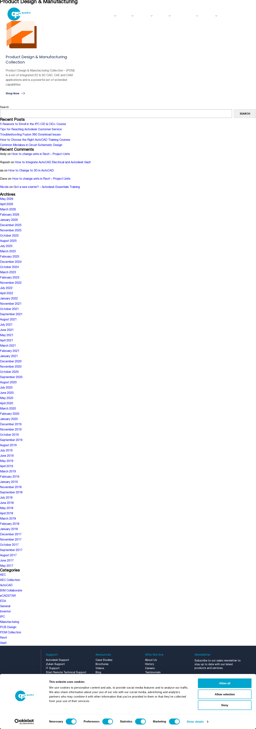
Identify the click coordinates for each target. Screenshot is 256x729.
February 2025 (9, 256)
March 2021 (8, 346)
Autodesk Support (57, 660)
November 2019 (11, 429)
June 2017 (7, 560)
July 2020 (6, 387)
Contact (226, 16)
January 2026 (9, 220)
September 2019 (11, 440)
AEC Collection (10, 580)
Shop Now (12, 93)
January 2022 (9, 298)
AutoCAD (6, 585)
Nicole (4, 187)
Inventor (5, 611)
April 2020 (6, 403)
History (149, 664)
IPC (2, 617)
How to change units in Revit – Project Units (40, 154)
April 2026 (6, 204)
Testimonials (153, 672)
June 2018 (7, 503)
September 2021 (11, 314)
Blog (98, 672)
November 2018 (11, 487)
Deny (224, 705)
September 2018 (11, 492)
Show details (195, 721)
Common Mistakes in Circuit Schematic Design (31, 145)
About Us (208, 16)
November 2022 (11, 283)
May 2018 (6, 508)
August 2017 (8, 555)
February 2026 (9, 215)
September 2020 (11, 377)
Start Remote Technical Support (66, 672)
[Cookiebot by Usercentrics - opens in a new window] (24, 722)
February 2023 (9, 277)
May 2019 (6, 461)
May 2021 (6, 335)
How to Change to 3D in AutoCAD (31, 170)
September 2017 (11, 550)
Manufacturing (9, 622)
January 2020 (9, 419)
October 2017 (9, 545)
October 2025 (9, 236)
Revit (3, 638)
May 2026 (6, 199)
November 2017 (11, 539)
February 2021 (9, 351)
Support (162, 16)
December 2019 (11, 424)
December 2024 (11, 262)
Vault (3, 643)
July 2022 (6, 288)
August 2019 (8, 445)
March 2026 (8, 209)
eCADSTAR (8, 596)
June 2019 (7, 456)
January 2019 (9, 482)
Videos (100, 668)
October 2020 (9, 372)
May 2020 (6, 398)
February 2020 (9, 414)
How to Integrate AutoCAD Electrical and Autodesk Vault (53, 162)
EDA (3, 601)
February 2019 (9, 477)
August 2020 (8, 382)
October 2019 (9, 435)
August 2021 (8, 319)
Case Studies (104, 660)
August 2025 (8, 241)
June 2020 (7, 393)
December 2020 (11, 361)
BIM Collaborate (11, 590)
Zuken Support (55, 664)
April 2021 (6, 340)
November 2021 (11, 304)
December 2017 (11, 534)
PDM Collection (10, 632)
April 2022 (6, 293)
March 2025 (8, 251)
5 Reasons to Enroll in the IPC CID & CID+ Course (33, 124)
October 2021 (9, 309)
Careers (150, 668)
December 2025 (11, 225)
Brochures (102, 664)
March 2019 (8, 471)
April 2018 (6, 513)
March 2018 (8, 519)
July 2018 (6, 498)
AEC (3, 575)
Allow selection (225, 694)
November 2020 (11, 367)
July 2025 (6, 246)
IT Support (53, 668)
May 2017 (6, 566)
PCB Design (8, 627)
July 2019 (6, 450)
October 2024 (9, 267)
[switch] (107, 722)
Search (4, 107)
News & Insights (185, 16)
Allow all (224, 683)
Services (107, 16)
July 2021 (6, 325)
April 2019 (6, 466)
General (5, 606)
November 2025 (11, 230)
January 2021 (9, 356)
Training (125, 16)
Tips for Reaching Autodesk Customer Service (31, 129)
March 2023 (8, 272)
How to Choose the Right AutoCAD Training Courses (35, 140)
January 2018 (9, 529)
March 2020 (8, 408)
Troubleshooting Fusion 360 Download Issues (30, 134)
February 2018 (9, 524)
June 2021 (7, 330)
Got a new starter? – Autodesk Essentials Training (46, 187)
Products (143, 16)
